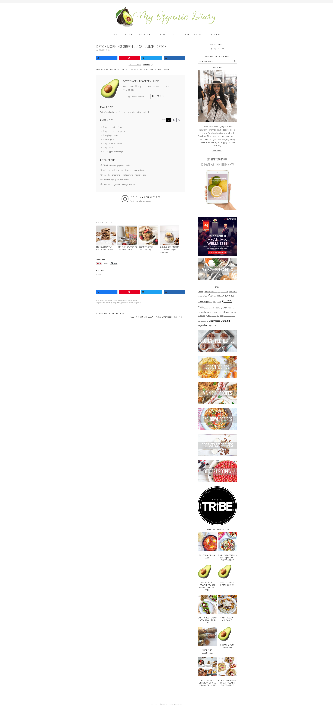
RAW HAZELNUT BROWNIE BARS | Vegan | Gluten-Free (207, 586)
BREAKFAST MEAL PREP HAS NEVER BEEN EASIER (127, 248)
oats (224, 312)
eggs (214, 301)
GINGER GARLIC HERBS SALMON (227, 583)
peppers (233, 312)
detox (118, 303)
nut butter (214, 312)
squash (229, 316)
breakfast (108, 303)
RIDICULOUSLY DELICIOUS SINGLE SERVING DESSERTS (207, 683)
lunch (224, 307)
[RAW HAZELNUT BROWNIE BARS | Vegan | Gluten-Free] (207, 572)
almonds (200, 292)
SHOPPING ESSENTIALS (207, 651)
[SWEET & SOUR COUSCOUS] (227, 604)
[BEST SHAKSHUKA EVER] (207, 541)
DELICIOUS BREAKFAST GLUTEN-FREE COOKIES (104, 248)
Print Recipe (147, 64)
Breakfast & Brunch (110, 300)
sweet (233, 316)
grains (206, 308)
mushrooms (206, 312)
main (229, 308)
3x (179, 120)
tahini (209, 321)
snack (221, 316)
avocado (224, 291)
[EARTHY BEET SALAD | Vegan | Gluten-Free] (207, 604)
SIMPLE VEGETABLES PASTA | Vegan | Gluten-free (227, 557)
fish (220, 302)
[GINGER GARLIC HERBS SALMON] (227, 572)
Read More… (217, 150)
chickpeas (220, 296)
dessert (201, 301)
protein (202, 316)
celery (114, 303)
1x (168, 120)
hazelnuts (211, 308)
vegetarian (212, 325)
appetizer (207, 292)
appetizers (213, 292)
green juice (124, 303)
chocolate (228, 295)
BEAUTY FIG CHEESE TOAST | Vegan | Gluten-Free (227, 683)
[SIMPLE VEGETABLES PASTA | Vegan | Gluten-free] (227, 541)
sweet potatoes (202, 321)
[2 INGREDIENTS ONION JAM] (227, 634)
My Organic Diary (166, 15)
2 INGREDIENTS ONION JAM (227, 646)
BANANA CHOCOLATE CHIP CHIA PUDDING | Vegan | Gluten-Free (169, 250)
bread (200, 296)
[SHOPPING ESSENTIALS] (207, 636)
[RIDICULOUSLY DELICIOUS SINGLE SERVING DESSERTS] (207, 666)
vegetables (138, 303)
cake (214, 296)
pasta (228, 312)
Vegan (130, 300)
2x (174, 120)
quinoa (209, 315)
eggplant (208, 301)
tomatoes (215, 320)
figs (218, 302)
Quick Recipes (122, 300)
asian (218, 292)
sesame (214, 316)
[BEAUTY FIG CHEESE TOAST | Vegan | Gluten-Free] (227, 666)
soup (225, 316)
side (218, 316)
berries (234, 292)
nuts (219, 312)
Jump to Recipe (135, 64)
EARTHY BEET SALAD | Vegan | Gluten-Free (207, 620)
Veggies (135, 300)
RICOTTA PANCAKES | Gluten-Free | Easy (146, 248)
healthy (131, 303)
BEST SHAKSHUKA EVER (207, 556)
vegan (225, 320)
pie (199, 316)
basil (230, 292)
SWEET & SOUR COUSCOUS (227, 618)
